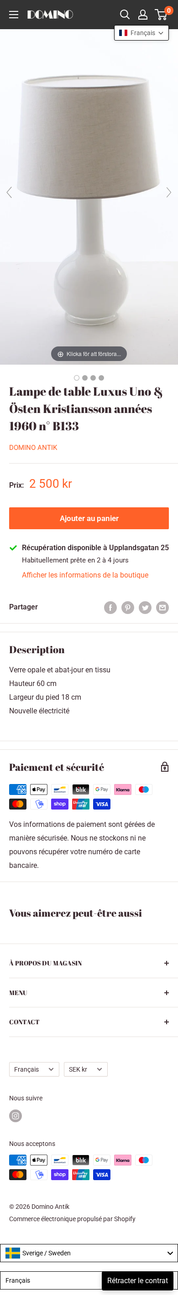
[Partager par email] (162, 607)
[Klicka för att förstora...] (89, 196)
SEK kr (78, 1069)
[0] (161, 14)
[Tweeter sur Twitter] (145, 607)
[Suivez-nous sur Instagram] (15, 1115)
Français (26, 1069)
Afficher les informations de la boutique (85, 575)
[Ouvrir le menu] (13, 14)
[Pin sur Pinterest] (127, 607)
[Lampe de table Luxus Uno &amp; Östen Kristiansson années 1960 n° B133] (76, 378)
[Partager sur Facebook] (110, 607)
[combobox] (89, 1253)
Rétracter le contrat (137, 1280)
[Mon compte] (142, 15)
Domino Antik (33, 448)
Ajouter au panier (89, 518)
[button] (141, 33)
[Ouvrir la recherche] (125, 15)
